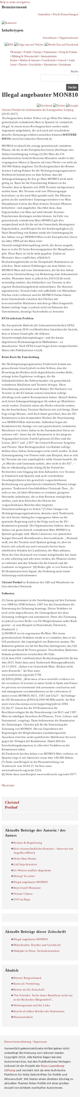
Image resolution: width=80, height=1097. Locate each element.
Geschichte (35, 64)
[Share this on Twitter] (59, 105)
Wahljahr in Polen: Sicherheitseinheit (36, 950)
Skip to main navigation (15, 2)
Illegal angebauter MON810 (30, 882)
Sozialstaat (65, 64)
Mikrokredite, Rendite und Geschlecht (37, 945)
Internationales (49, 56)
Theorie (23, 64)
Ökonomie (16, 52)
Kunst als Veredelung (26, 983)
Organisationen (69, 37)
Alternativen (50, 64)
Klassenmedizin (23, 1017)
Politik (27, 52)
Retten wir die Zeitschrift (28, 989)
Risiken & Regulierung (27, 842)
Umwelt (62, 60)
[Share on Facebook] (44, 105)
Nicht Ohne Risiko (24, 858)
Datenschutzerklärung (17, 1041)
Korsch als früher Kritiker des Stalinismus (38, 1011)
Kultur (13, 60)
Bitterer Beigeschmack (27, 977)
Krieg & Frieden (68, 52)
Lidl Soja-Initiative (25, 864)
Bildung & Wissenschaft (25, 56)
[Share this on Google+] (72, 105)
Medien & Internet (30, 60)
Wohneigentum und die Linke (31, 1005)
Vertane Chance (23, 893)
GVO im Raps (21, 899)
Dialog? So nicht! (24, 876)
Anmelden (44, 14)
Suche (74, 71)
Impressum (40, 1041)
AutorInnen (50, 37)
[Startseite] (9, 22)
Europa (37, 52)
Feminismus (50, 52)
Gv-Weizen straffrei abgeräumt (32, 870)
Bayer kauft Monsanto (27, 887)
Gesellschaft (48, 60)
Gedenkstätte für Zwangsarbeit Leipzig (49, 109)
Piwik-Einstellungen (65, 14)
